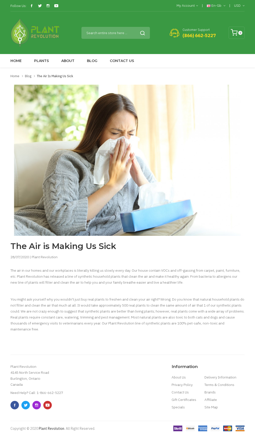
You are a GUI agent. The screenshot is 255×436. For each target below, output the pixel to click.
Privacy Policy (182, 384)
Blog (28, 76)
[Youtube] (56, 5)
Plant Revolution (51, 428)
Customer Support (196, 30)
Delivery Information (220, 377)
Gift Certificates (184, 399)
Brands (210, 392)
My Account (186, 5)
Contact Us (180, 392)
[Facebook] (31, 5)
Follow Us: (18, 5)
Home (14, 76)
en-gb (216, 5)
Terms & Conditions (219, 384)
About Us (179, 377)
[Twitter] (40, 5)
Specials (178, 407)
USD (237, 5)
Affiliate (210, 399)
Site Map (211, 407)
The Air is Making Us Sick (55, 76)
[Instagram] (48, 5)
